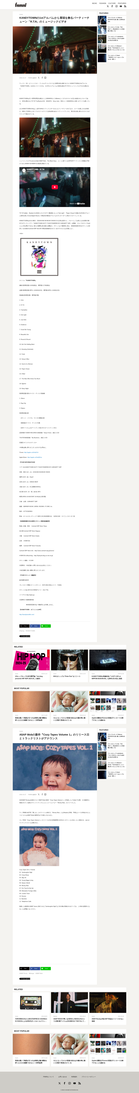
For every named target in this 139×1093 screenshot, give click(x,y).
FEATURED (122, 3)
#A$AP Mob (39, 973)
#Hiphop (21, 631)
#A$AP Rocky (23, 973)
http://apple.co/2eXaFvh (31, 452)
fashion (55, 1016)
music (21, 14)
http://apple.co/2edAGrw (34, 457)
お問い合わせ (62, 1077)
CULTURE (112, 3)
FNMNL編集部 (32, 78)
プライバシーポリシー (89, 1077)
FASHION (102, 3)
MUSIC (94, 3)
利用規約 (74, 1077)
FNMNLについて (48, 1077)
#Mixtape (31, 973)
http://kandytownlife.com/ (26, 614)
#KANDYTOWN (30, 631)
